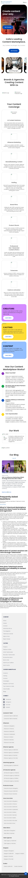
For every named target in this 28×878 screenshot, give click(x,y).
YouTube (8, 704)
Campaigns (6, 681)
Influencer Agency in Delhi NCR (11, 749)
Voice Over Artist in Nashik (10, 817)
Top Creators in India (8, 686)
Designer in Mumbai (8, 856)
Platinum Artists (7, 649)
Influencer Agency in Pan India (11, 758)
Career (5, 623)
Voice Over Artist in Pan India (10, 820)
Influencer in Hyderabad (9, 734)
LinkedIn (8, 707)
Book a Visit (6, 660)
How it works (6, 665)
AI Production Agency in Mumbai (11, 781)
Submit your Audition (8, 662)
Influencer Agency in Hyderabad (11, 752)
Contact (5, 626)
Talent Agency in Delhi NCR (10, 840)
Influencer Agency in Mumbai (10, 755)
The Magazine (6, 631)
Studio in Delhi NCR (8, 866)
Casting (5, 676)
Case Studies (6, 689)
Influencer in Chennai (9, 728)
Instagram (8, 702)
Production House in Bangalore (11, 788)
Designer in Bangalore (9, 850)
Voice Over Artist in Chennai (10, 804)
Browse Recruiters (8, 657)
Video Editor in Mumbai (9, 833)
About (4, 620)
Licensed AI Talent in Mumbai (10, 718)
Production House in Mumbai (10, 794)
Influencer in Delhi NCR (9, 731)
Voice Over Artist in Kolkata (10, 812)
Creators (5, 673)
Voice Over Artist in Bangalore (10, 801)
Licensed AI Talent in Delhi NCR (11, 716)
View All (14, 458)
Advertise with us (7, 628)
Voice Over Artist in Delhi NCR (10, 806)
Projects (5, 647)
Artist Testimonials (8, 652)
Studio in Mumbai (18, 866)
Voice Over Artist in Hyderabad (11, 809)
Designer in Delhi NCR (8, 853)
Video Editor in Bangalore (9, 830)
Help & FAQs (6, 636)
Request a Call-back (8, 683)
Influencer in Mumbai (9, 739)
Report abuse (6, 639)
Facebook (8, 699)
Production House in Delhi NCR (11, 791)
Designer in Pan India (8, 859)
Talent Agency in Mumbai (10, 843)
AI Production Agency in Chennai (11, 772)
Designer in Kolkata (19, 853)
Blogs (4, 691)
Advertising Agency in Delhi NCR (11, 765)
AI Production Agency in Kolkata (11, 778)
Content (5, 678)
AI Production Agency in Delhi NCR (11, 775)
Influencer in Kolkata (8, 737)
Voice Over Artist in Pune (9, 823)
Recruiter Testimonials (9, 654)
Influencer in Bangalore (9, 726)
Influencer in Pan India (9, 742)
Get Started (8, 27)
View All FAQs (3, 504)
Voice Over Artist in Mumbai (10, 815)
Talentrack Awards (8, 633)
